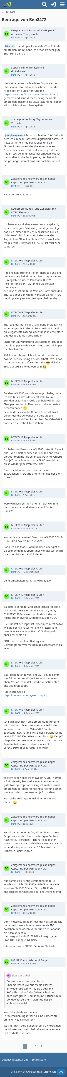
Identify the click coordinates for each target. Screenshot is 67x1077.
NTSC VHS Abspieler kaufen (27, 260)
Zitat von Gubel (21, 975)
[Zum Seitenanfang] (61, 1072)
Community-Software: (33, 1071)
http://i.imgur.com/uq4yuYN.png (23, 695)
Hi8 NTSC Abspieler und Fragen (30, 960)
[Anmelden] (53, 4)
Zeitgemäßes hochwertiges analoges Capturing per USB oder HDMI (33, 180)
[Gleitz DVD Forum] (6, 4)
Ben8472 (15, 37)
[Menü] (62, 4)
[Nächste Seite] (41, 1046)
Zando (10, 46)
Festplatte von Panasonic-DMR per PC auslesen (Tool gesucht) (33, 32)
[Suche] (44, 4)
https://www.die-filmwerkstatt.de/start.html (30, 94)
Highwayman (15, 135)
